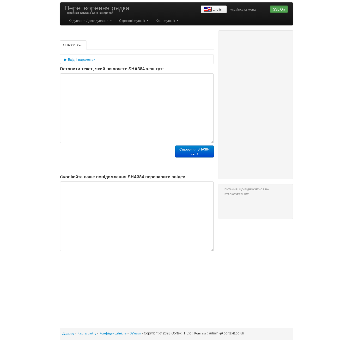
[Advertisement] (116, 157)
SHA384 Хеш (73, 44)
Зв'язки (135, 333)
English (218, 9)
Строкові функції (132, 20)
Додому (68, 333)
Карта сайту (87, 333)
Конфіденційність (113, 333)
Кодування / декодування (89, 20)
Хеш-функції (166, 20)
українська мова (243, 9)
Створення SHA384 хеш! (194, 151)
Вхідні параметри (81, 59)
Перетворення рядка (97, 7)
